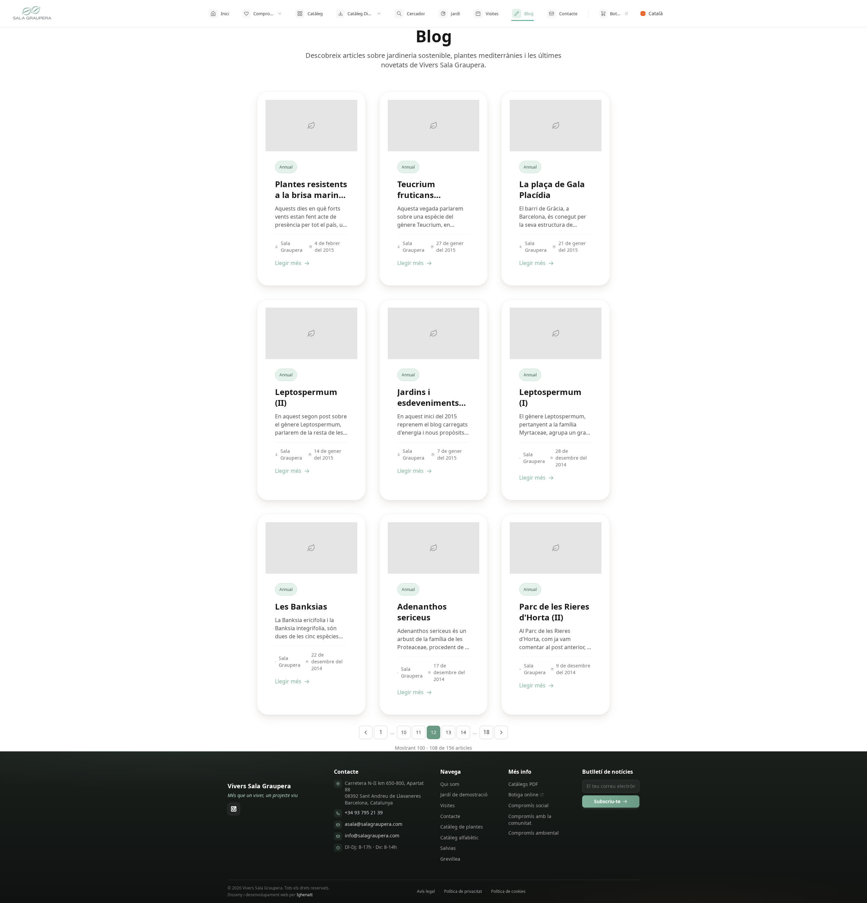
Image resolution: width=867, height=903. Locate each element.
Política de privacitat (463, 891)
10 (403, 732)
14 (463, 732)
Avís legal (426, 891)
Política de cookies (508, 891)
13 (448, 732)
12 (433, 732)
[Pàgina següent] (501, 732)
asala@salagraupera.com (373, 824)
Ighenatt (305, 895)
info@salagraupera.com (372, 835)
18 (486, 732)
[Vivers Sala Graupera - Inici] (32, 13)
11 (418, 732)
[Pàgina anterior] (366, 732)
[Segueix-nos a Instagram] (234, 809)
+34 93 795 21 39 (364, 812)
